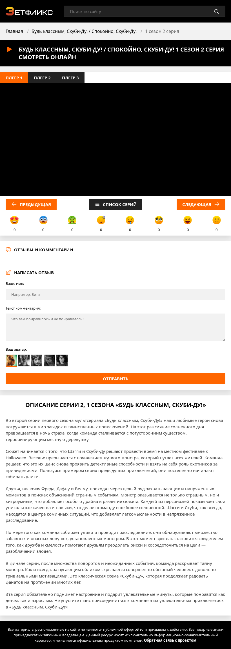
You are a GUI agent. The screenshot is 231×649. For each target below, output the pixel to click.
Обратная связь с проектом (170, 640)
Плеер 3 (70, 77)
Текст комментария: (23, 308)
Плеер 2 (42, 77)
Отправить (115, 378)
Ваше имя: (15, 283)
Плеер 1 (14, 77)
